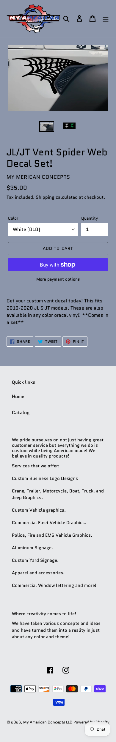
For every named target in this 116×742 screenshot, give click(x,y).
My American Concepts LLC (47, 722)
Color (13, 218)
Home (18, 396)
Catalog (20, 412)
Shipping (45, 197)
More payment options (58, 279)
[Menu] (105, 18)
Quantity (89, 218)
